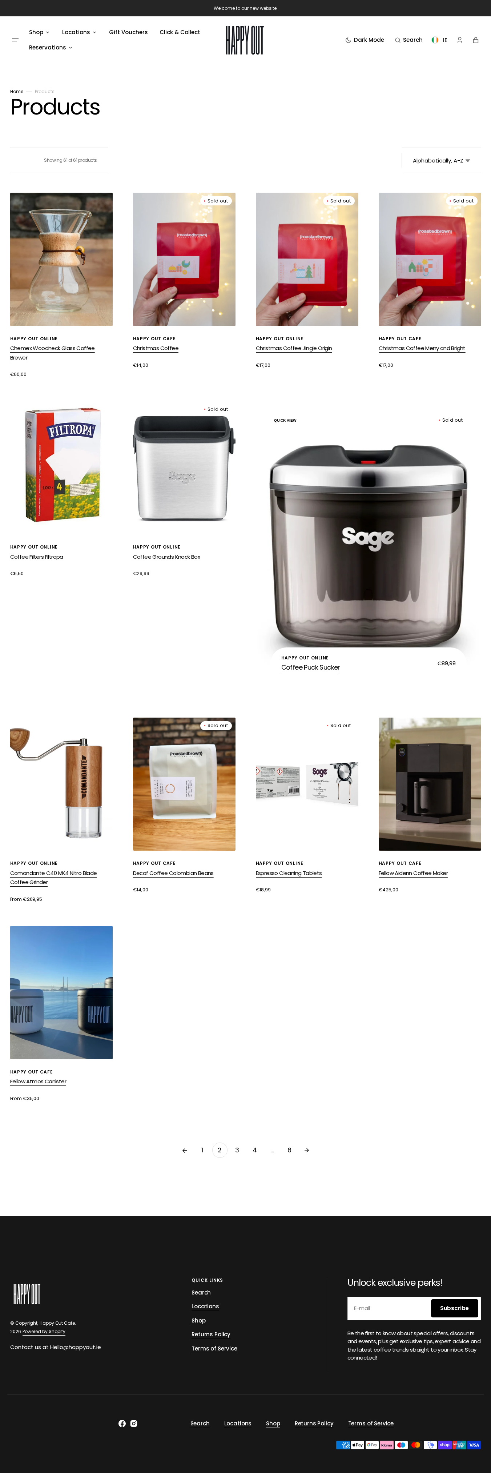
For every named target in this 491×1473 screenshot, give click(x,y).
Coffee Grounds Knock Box (166, 557)
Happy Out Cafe (57, 1323)
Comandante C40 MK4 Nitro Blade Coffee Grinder (53, 877)
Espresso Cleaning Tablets (289, 873)
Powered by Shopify (44, 1331)
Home (16, 91)
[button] (409, 40)
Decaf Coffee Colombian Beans (173, 873)
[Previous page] (184, 1150)
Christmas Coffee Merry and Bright (422, 348)
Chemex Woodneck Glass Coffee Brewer (52, 352)
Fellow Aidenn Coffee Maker (413, 873)
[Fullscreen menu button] (15, 40)
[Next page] (306, 1150)
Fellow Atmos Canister (38, 1081)
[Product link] (61, 285)
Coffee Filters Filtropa (36, 557)
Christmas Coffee (155, 348)
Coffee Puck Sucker (310, 667)
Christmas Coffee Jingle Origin (294, 348)
